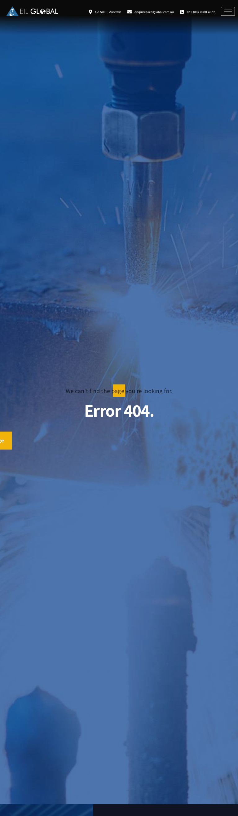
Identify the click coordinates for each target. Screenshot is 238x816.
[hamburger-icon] (228, 11)
